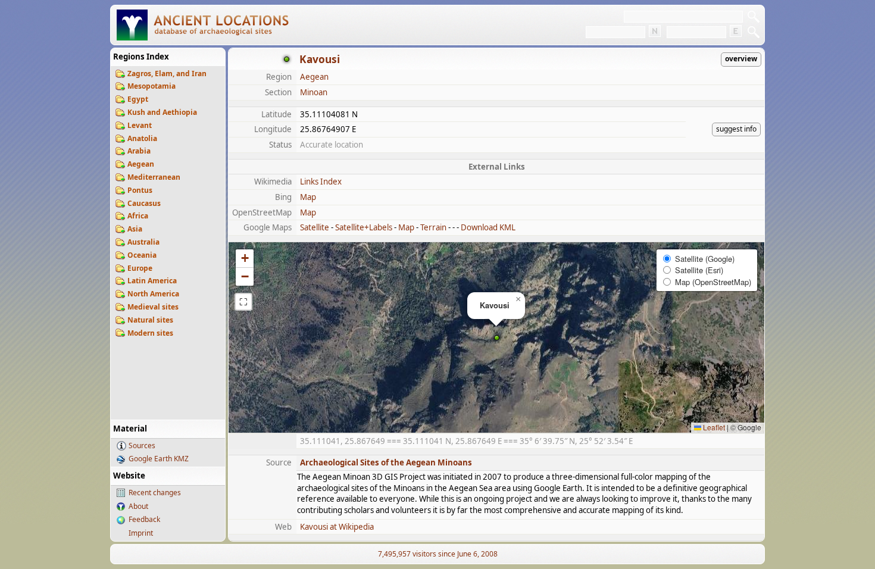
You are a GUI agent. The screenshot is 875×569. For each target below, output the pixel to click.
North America (153, 294)
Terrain (433, 227)
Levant (139, 125)
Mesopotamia (151, 86)
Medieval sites (153, 307)
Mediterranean (153, 177)
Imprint (141, 533)
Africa (137, 216)
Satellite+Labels (363, 227)
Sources (142, 445)
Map (308, 197)
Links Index (321, 181)
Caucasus (144, 203)
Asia (134, 229)
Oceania (142, 255)
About (138, 506)
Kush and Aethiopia (162, 112)
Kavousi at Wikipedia (337, 526)
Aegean (140, 164)
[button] (497, 338)
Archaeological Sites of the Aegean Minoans (386, 462)
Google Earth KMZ (159, 459)
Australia (143, 242)
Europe (139, 268)
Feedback (144, 519)
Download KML (488, 227)
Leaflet (713, 427)
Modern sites (150, 333)
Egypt (137, 99)
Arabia (139, 151)
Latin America (152, 281)
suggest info (736, 129)
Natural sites (150, 320)
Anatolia (142, 138)
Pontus (139, 190)
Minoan (313, 92)
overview (741, 59)
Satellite (314, 227)
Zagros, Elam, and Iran (167, 73)
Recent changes (155, 492)
